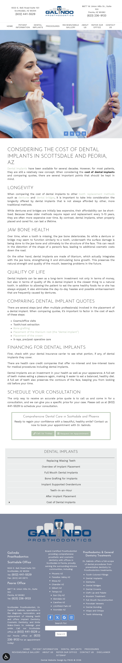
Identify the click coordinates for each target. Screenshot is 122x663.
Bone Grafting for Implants (61, 478)
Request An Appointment (74, 433)
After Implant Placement (61, 496)
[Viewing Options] (6, 657)
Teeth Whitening (94, 614)
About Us (47, 652)
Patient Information (45, 649)
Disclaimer (103, 652)
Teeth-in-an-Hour (61, 490)
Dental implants (17, 168)
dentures (23, 197)
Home (10, 26)
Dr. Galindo (88, 561)
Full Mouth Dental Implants (61, 472)
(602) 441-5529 (25, 14)
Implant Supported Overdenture (61, 484)
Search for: (61, 623)
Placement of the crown (28, 335)
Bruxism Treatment (95, 596)
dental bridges (46, 197)
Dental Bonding (93, 607)
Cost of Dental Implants (61, 502)
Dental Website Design (52, 660)
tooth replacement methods (97, 194)
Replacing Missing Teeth (61, 460)
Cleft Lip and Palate (96, 593)
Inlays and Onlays (95, 610)
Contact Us (87, 652)
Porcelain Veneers (95, 603)
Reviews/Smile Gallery (25, 652)
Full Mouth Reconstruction (99, 600)
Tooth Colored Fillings (97, 574)
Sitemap (61, 655)
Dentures (90, 582)
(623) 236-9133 (96, 15)
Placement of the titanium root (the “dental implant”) (46, 331)
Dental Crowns (93, 589)
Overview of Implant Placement (61, 466)
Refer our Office (66, 652)
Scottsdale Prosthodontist (21, 607)
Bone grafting (21, 328)
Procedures (53, 26)
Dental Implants (61, 452)
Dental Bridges (93, 585)
